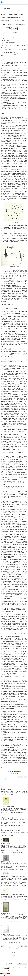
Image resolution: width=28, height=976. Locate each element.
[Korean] (6, 973)
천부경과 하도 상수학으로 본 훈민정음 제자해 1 (13, 895)
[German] (2, 973)
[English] (0, 973)
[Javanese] (10, 973)
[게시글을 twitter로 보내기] (8, 771)
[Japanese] (5, 973)
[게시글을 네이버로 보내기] (16, 771)
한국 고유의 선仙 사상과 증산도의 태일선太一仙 (13, 831)
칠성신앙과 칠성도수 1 (6, 934)
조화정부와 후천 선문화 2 (7, 806)
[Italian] (3, 973)
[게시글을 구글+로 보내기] (20, 771)
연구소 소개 (5, 963)
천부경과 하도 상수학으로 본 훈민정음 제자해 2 (13, 877)
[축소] (26, 20)
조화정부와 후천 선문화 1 (7, 818)
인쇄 (17, 20)
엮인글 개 (9, 779)
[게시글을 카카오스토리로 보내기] (14, 771)
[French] (1, 973)
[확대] (25, 20)
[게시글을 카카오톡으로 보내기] (12, 771)
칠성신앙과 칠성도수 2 (6, 913)
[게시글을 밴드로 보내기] (18, 771)
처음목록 (21, 946)
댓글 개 (4, 779)
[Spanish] (9, 973)
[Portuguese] (7, 973)
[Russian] (8, 973)
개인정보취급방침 (6, 965)
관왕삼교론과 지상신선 (6, 790)
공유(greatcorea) (13, 773)
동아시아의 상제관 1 (6, 862)
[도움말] (17, 773)
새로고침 (25, 946)
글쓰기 (2, 946)
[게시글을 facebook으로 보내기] (10, 771)
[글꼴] (23, 20)
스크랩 (20, 20)
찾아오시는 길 (10, 963)
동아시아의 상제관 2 (6, 843)
